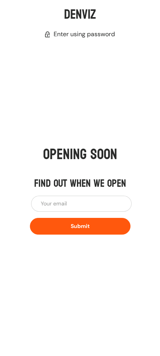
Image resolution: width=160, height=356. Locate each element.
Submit (80, 226)
